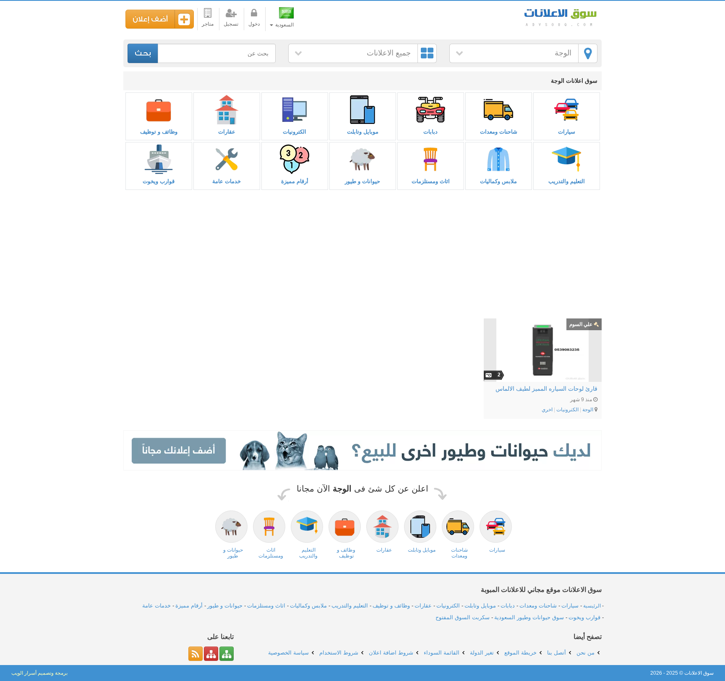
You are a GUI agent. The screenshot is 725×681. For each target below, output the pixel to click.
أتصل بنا (556, 652)
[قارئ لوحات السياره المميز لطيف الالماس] (543, 350)
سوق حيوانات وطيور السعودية (529, 617)
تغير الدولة (482, 652)
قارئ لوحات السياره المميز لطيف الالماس (546, 388)
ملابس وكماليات (498, 181)
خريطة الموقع (520, 652)
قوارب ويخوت (159, 181)
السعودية (284, 25)
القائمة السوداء (441, 652)
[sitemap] (226, 654)
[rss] (195, 654)
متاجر (208, 24)
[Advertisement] (362, 254)
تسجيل (231, 24)
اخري (547, 410)
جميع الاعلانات (389, 53)
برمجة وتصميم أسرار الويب (39, 673)
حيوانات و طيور (362, 181)
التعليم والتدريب (566, 181)
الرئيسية (592, 606)
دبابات (430, 132)
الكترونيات (294, 132)
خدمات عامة (226, 181)
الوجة (563, 53)
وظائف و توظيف (158, 132)
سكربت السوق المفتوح (463, 617)
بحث (143, 53)
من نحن (585, 652)
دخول (254, 24)
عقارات (226, 132)
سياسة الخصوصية (288, 652)
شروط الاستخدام (338, 652)
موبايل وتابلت (362, 132)
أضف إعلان (150, 19)
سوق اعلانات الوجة (560, 16)
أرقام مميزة (294, 181)
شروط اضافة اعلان (391, 652)
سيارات (566, 132)
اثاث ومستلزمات (431, 181)
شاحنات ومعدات (498, 132)
